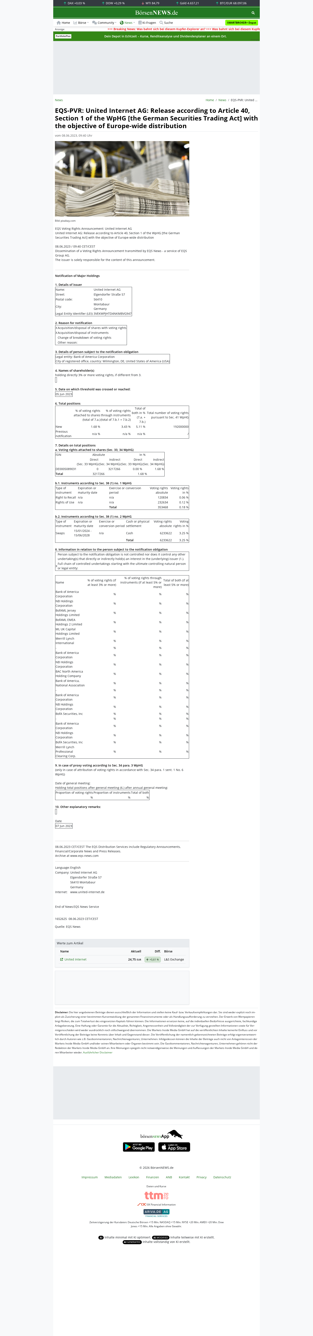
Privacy (202, 1177)
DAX (76, 3)
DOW (115, 3)
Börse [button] (82, 23)
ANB (169, 1177)
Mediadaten (113, 1177)
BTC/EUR (233, 3)
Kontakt (184, 1177)
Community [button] (106, 23)
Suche (168, 23)
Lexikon (134, 1177)
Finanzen (152, 1177)
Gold (189, 3)
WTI (152, 3)
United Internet (75, 959)
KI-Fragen (149, 23)
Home (66, 23)
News (222, 100)
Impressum (90, 1177)
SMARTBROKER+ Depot (241, 22)
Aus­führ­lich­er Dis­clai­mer (97, 1052)
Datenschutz (222, 1177)
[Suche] (253, 13)
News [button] (128, 23)
